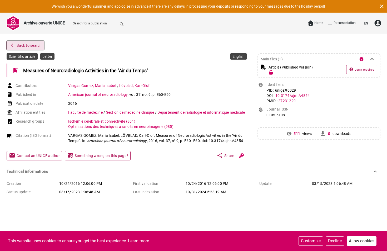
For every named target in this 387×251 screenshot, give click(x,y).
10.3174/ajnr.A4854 (292, 95)
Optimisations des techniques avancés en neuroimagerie (120, 126)
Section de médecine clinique (130, 112)
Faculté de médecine (85, 112)
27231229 (287, 101)
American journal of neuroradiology (98, 94)
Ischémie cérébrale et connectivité (101, 121)
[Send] (122, 24)
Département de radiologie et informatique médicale (201, 112)
